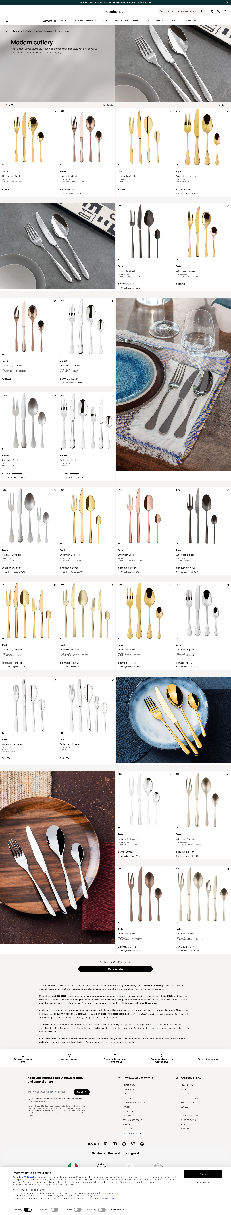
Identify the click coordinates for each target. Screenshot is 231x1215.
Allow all (203, 1174)
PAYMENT (127, 1107)
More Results (115, 969)
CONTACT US (128, 1089)
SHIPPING (127, 1098)
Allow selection (203, 1182)
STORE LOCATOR (129, 1111)
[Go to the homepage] (114, 11)
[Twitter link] (133, 1144)
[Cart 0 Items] (224, 11)
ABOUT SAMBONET (188, 1085)
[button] (64, 21)
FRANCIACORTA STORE (132, 1120)
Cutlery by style (44, 31)
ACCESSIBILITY (187, 1124)
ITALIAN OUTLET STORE (132, 1115)
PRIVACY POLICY (187, 1102)
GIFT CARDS (128, 1129)
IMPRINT (184, 1111)
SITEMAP (126, 1124)
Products (17, 31)
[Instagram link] (106, 1144)
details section (108, 1198)
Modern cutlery (62, 31)
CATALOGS (185, 1093)
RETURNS (127, 1093)
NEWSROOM (186, 1089)
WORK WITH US (187, 1129)
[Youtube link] (115, 1144)
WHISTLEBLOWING (188, 1120)
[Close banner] (227, 2)
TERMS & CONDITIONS (190, 1115)
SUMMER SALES (88, 2)
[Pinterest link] (142, 1144)
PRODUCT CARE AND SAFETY (135, 1102)
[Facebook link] (124, 1144)
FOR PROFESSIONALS (189, 1098)
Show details (117, 1209)
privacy (30, 1115)
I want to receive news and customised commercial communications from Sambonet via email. (56, 1100)
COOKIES (184, 1107)
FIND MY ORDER (129, 1085)
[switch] (54, 1210)
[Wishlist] (54, 112)
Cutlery (29, 31)
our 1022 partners (29, 1177)
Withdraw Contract (133, 1133)
